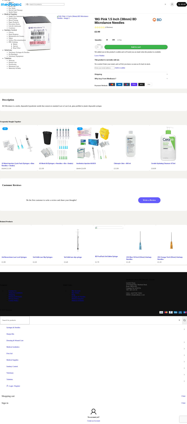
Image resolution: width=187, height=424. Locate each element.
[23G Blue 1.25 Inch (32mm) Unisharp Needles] (140, 240)
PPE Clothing (13, 42)
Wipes (11, 38)
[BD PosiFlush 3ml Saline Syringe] (109, 240)
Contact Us (12, 291)
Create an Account (93, 421)
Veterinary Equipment (16, 56)
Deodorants (12, 64)
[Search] (184, 320)
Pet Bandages (13, 54)
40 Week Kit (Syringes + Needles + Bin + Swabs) (56, 163)
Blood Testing (13, 20)
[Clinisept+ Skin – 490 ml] (131, 144)
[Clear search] (165, 4)
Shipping (12, 295)
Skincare (12, 60)
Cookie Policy (13, 301)
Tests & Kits (13, 18)
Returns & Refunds (15, 297)
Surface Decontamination (17, 40)
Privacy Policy (14, 299)
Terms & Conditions (16, 293)
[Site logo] (11, 8)
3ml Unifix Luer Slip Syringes (42, 257)
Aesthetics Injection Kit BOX (86, 163)
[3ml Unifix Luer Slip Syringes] (47, 240)
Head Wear (16, 48)
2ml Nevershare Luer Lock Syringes (14, 257)
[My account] (172, 4)
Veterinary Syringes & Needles (19, 52)
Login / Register (14, 386)
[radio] (106, 40)
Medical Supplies (78, 299)
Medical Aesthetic (78, 301)
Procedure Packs (14, 24)
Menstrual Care (14, 66)
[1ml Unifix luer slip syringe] (78, 240)
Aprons (15, 46)
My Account (76, 291)
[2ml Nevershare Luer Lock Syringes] (16, 240)
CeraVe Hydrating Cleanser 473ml (163, 163)
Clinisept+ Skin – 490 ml (122, 163)
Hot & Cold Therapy (16, 10)
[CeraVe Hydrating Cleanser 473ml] (168, 144)
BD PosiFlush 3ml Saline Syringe (106, 256)
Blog (73, 295)
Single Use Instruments (16, 16)
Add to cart (136, 47)
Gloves (11, 32)
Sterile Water (13, 12)
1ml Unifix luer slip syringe (73, 257)
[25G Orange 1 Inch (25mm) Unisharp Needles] (171, 240)
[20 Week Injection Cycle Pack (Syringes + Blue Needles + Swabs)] (19, 144)
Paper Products (14, 22)
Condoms (12, 28)
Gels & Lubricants (15, 26)
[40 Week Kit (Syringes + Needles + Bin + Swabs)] (56, 144)
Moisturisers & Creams (16, 36)
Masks (15, 44)
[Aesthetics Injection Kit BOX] (93, 144)
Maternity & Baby (15, 68)
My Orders (75, 293)
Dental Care (13, 62)
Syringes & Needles (78, 297)
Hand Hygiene (14, 34)
